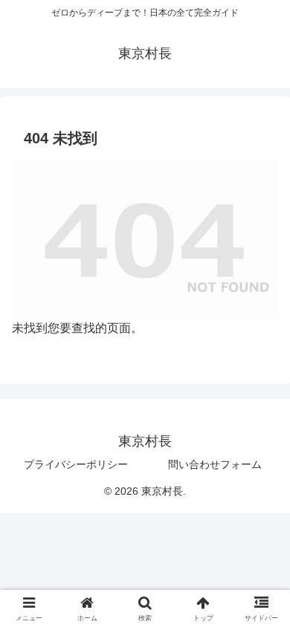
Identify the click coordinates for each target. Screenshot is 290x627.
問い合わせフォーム (215, 464)
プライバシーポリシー (76, 464)
